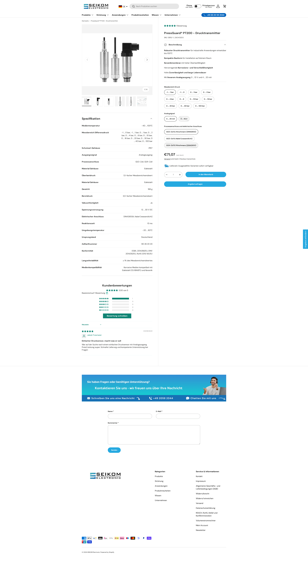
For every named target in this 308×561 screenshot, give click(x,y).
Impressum (201, 481)
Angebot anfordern (305, 239)
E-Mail (158, 411)
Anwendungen (119, 15)
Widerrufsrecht (202, 493)
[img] (87, 331)
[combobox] (154, 6)
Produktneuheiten (140, 15)
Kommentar (112, 423)
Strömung (101, 15)
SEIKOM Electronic (93, 552)
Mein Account (202, 525)
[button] (224, 6)
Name (110, 411)
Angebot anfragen (195, 184)
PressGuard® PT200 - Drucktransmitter (104, 21)
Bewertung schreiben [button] (117, 316)
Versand (167, 159)
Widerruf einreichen (204, 498)
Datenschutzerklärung (205, 508)
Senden (114, 450)
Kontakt (199, 476)
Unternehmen (171, 15)
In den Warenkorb (206, 174)
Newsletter (200, 530)
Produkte (86, 15)
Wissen (155, 15)
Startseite (85, 21)
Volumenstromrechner (206, 520)
